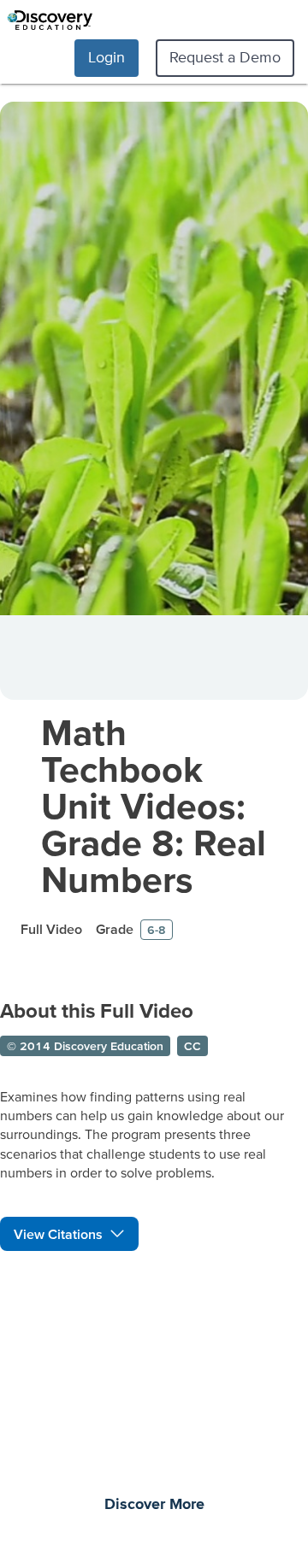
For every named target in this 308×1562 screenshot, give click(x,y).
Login (106, 57)
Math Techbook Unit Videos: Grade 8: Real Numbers (153, 805)
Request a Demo (225, 57)
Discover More (154, 1504)
